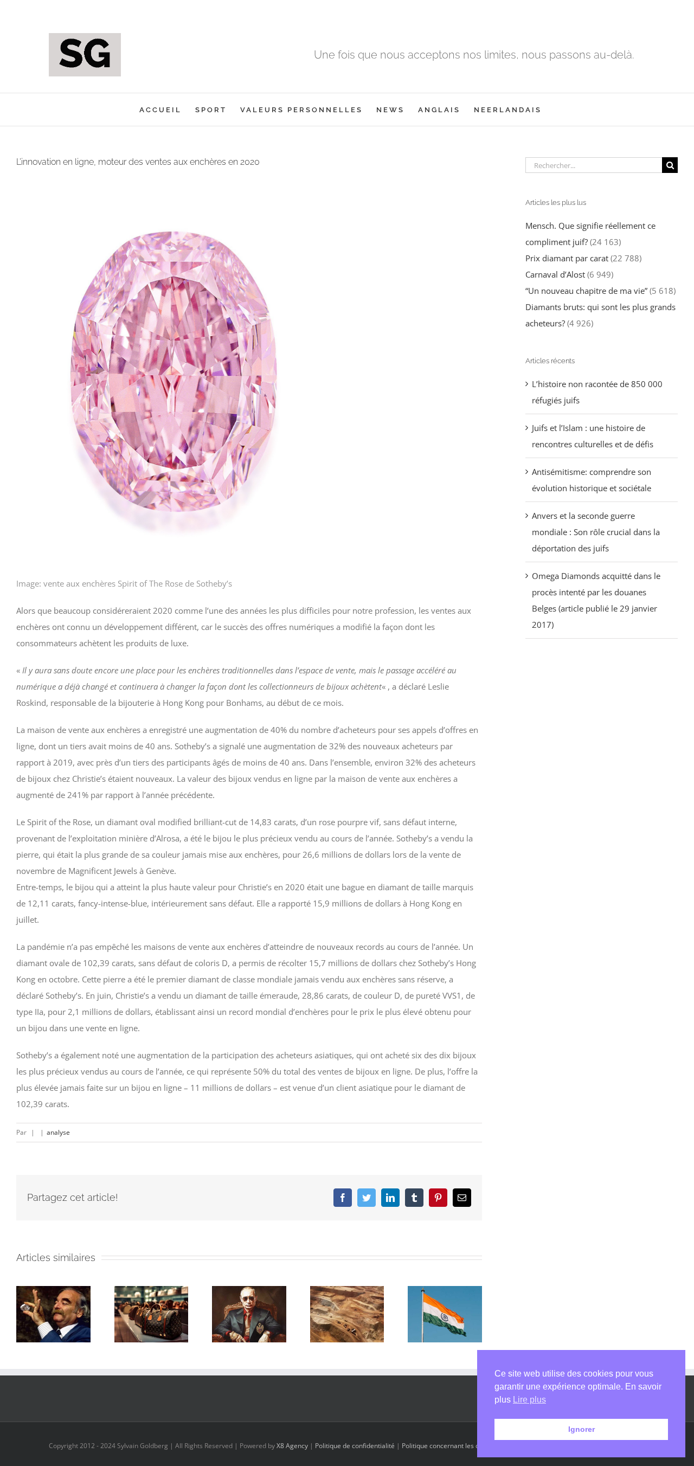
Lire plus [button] (529, 1399)
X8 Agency (292, 1445)
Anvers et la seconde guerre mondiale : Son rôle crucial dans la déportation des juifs (596, 532)
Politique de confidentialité (355, 1445)
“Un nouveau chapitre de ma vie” (586, 290)
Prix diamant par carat (566, 258)
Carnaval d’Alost (555, 274)
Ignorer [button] (581, 1429)
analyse (58, 1132)
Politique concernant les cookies (450, 1445)
